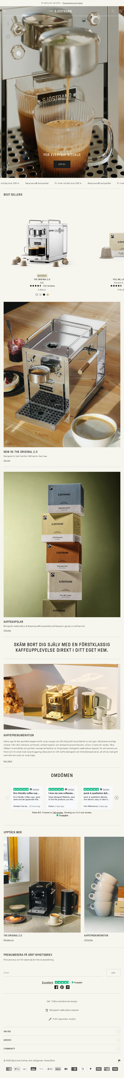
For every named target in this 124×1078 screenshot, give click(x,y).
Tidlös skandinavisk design (64, 1001)
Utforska (7, 630)
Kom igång (8, 761)
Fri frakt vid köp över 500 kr (30, 183)
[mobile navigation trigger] (4, 11)
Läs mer (7, 460)
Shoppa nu (9, 940)
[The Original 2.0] (37, 294)
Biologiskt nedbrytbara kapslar (64, 1010)
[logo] (63, 11)
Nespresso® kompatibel (61, 183)
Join (113, 973)
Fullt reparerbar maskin (64, 1019)
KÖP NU (62, 164)
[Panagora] (119, 1060)
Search (113, 11)
